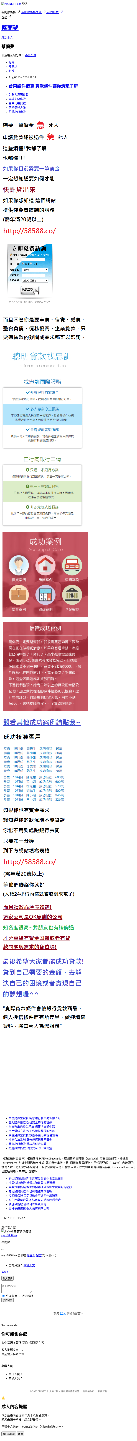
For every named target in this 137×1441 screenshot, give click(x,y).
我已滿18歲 (9, 1434)
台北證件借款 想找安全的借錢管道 (30, 1122)
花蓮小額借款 (17, 111)
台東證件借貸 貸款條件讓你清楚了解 (43, 86)
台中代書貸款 (17, 103)
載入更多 (7, 1278)
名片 (11, 71)
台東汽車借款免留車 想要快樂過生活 (32, 1126)
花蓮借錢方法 (17, 107)
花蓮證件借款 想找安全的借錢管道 (30, 1148)
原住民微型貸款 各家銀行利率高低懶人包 (35, 1118)
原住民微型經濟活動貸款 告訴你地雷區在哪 (36, 1178)
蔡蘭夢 (10, 27)
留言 (39, 1255)
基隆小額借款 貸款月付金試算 (27, 1143)
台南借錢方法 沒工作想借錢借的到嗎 (32, 1131)
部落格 (13, 66)
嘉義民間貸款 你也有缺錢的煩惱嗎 (30, 1191)
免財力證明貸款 (19, 94)
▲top (4, 1271)
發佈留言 (7, 1300)
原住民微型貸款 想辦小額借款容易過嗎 (33, 1135)
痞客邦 (31, 1255)
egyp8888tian (9, 1235)
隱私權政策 (88, 1391)
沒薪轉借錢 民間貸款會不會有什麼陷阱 (33, 1195)
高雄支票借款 (17, 99)
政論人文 (29, 1265)
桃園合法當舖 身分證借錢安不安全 (30, 1139)
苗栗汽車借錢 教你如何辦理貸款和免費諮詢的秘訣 (40, 1187)
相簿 (11, 62)
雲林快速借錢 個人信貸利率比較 (29, 1208)
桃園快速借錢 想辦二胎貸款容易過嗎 (32, 1182)
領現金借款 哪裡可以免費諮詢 (27, 1204)
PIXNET (42, 1391)
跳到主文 (7, 37)
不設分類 (30, 55)
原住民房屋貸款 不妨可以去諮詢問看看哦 (35, 1199)
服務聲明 (102, 1391)
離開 (20, 1434)
